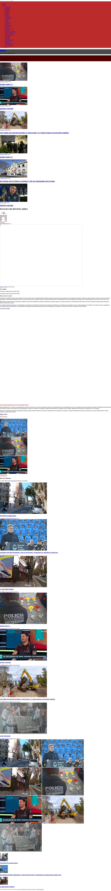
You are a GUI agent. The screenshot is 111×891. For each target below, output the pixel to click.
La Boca (7, 21)
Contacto (5, 47)
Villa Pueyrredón (9, 44)
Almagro (7, 8)
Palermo (7, 30)
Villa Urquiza (8, 46)
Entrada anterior (3, 474)
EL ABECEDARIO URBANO (7, 589)
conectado (12, 480)
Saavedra (7, 37)
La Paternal (8, 22)
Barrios (4, 5)
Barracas (7, 10)
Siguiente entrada (3, 475)
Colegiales (7, 16)
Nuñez (7, 27)
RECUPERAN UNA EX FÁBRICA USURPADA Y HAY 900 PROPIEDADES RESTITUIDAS (27, 181)
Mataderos (8, 25)
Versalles (7, 38)
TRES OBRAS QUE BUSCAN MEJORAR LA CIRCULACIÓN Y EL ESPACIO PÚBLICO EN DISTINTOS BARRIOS (34, 133)
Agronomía (8, 7)
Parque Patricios (9, 35)
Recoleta (7, 36)
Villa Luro (7, 42)
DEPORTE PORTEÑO (6, 109)
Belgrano (7, 11)
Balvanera (7, 9)
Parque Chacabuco (10, 32)
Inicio (4, 3)
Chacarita (7, 19)
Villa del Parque (9, 40)
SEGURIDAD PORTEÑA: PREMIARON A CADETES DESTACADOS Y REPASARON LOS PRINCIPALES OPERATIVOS (29, 552)
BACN (2, 50)
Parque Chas (8, 33)
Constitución (8, 18)
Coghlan (7, 15)
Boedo (7, 13)
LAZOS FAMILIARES (5, 736)
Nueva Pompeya (9, 29)
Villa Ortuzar (8, 43)
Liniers (6, 24)
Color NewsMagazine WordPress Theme (26, 889)
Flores (6, 20)
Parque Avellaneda (10, 31)
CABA (4, 4)
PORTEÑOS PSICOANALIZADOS (8, 516)
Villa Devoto (8, 41)
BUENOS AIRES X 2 (6, 84)
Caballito (7, 14)
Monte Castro (8, 26)
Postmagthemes (40, 889)
